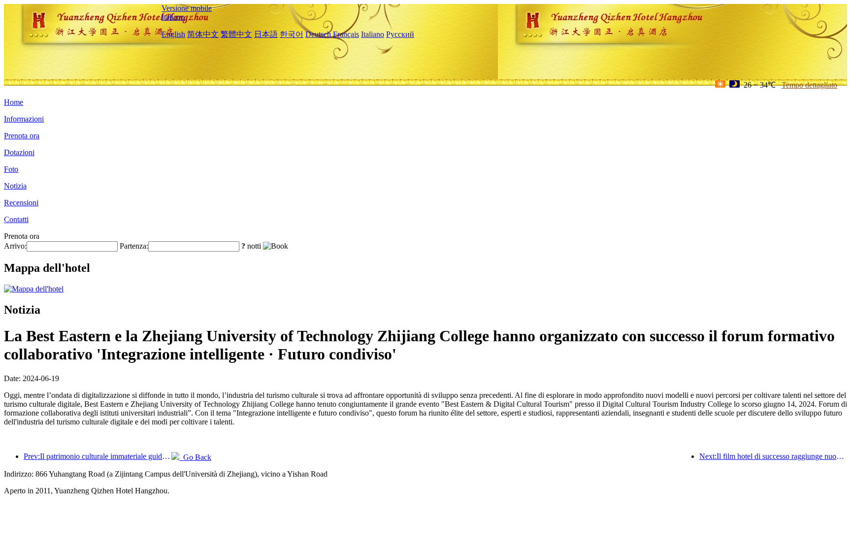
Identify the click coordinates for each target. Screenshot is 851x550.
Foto (11, 169)
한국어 (291, 34)
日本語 (266, 34)
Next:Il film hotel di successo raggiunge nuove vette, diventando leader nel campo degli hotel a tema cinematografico (773, 456)
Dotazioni (19, 152)
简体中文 (203, 34)
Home (13, 102)
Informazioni (24, 119)
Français (346, 34)
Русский (400, 34)
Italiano (173, 17)
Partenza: (134, 246)
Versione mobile (187, 8)
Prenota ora (21, 135)
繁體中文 (236, 34)
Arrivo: (15, 246)
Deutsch (318, 34)
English (173, 34)
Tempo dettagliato (809, 85)
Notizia (15, 186)
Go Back (195, 457)
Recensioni (21, 202)
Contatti (16, 219)
